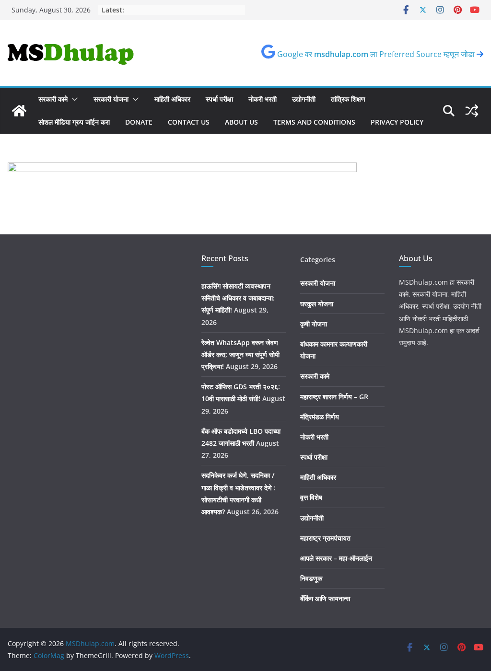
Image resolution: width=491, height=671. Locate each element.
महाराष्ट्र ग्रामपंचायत (325, 538)
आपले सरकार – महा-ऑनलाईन (336, 558)
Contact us (189, 122)
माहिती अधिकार (172, 99)
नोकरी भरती (262, 99)
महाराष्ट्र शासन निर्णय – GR (334, 396)
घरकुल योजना (316, 303)
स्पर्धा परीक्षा (219, 99)
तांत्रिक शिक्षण (348, 99)
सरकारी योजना (111, 99)
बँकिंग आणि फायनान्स (325, 598)
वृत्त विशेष (311, 497)
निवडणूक (311, 578)
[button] (73, 99)
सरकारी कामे (53, 99)
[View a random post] (471, 110)
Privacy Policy (397, 122)
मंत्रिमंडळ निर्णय (319, 416)
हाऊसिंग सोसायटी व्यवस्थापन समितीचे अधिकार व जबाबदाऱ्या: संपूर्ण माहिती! (238, 297)
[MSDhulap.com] (19, 110)
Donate (138, 122)
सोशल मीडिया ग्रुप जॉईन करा (74, 122)
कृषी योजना (313, 323)
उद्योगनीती (304, 99)
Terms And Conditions (314, 122)
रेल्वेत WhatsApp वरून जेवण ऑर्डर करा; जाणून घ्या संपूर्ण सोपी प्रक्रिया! (240, 354)
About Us (241, 122)
